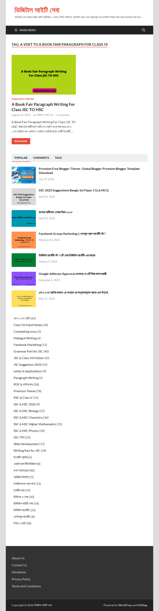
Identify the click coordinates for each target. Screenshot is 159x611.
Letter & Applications (28, 371)
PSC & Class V (23, 397)
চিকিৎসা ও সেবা (21, 497)
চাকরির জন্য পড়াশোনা (24, 483)
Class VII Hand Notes (28, 325)
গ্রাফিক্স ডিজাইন (21, 477)
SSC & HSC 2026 (25, 404)
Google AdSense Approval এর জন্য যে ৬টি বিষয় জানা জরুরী (72, 273)
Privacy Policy (21, 579)
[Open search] (143, 30)
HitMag (142, 605)
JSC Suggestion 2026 (27, 364)
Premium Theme (24, 391)
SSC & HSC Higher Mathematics (35, 424)
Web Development (26, 444)
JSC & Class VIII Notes (28, 358)
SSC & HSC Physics (26, 430)
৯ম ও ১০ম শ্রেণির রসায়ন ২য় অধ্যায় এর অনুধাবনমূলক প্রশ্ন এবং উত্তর (73, 292)
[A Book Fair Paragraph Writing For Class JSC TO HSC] (44, 75)
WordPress (125, 605)
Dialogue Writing (25, 338)
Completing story (25, 331)
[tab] (21, 158)
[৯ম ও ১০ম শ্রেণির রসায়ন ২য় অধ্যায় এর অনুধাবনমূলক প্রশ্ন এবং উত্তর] (24, 293)
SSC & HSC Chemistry (28, 417)
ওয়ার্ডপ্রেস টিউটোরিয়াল (25, 463)
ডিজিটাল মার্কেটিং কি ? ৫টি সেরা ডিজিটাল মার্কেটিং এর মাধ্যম (67, 255)
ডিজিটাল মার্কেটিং (22, 510)
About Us (18, 558)
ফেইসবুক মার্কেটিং (22, 516)
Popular (21, 157)
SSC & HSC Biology (26, 411)
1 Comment (62, 115)
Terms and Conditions (26, 586)
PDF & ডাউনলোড (23, 384)
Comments (41, 157)
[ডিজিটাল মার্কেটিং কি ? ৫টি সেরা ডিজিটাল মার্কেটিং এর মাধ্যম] (24, 255)
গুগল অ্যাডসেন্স (21, 470)
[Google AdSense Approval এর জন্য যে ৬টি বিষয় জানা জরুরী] (24, 274)
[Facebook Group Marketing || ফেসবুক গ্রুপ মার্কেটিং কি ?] (24, 234)
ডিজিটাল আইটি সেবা (37, 10)
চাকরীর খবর (19, 490)
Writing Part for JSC (27, 450)
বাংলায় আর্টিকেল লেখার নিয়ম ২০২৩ (55, 212)
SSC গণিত (19, 437)
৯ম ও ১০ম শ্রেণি (22, 318)
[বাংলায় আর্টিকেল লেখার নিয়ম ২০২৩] (24, 212)
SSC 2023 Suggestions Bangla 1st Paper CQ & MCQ (74, 190)
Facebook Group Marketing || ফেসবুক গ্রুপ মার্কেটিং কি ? (72, 233)
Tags (58, 157)
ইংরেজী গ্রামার (21, 457)
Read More (19, 140)
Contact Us (19, 565)
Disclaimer (19, 572)
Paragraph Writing (23, 99)
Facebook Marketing (27, 344)
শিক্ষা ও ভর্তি (19, 523)
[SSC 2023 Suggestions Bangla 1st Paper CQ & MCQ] (24, 190)
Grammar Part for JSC (28, 351)
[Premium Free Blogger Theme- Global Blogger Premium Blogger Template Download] (24, 169)
